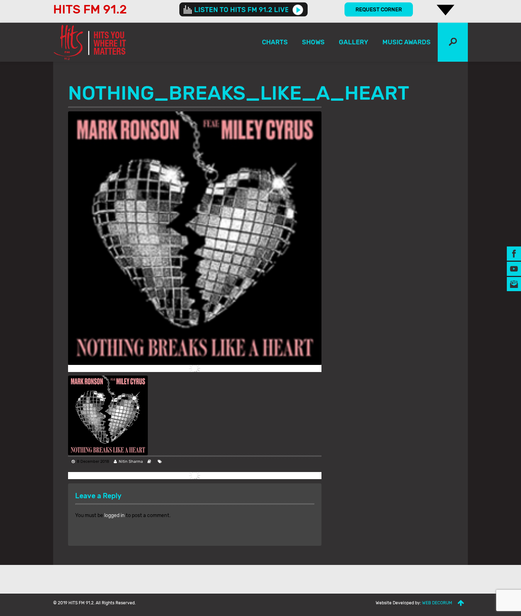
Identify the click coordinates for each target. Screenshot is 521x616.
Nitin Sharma (131, 461)
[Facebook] (514, 253)
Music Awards (406, 42)
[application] (243, 9)
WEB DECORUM (437, 602)
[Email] (514, 284)
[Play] (298, 9)
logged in (114, 515)
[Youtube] (514, 268)
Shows (313, 42)
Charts (275, 42)
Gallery (353, 42)
